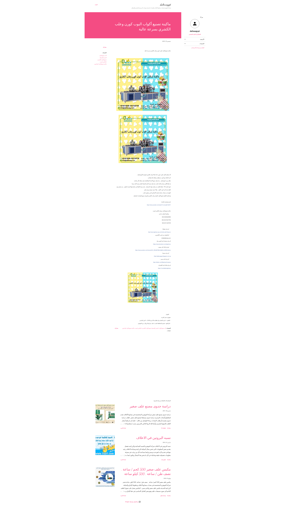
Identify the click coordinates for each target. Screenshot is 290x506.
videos (153, 250)
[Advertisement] (145, 381)
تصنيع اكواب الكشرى (101, 59)
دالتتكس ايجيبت (103, 61)
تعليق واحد (163, 459)
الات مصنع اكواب (102, 55)
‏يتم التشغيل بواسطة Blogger (132, 501)
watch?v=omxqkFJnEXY (159, 205)
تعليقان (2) (163, 428)
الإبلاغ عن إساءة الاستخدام (197, 47)
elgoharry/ (162, 244)
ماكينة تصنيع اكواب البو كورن (100, 64)
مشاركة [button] (104, 47)
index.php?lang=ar (159, 232)
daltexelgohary (164, 268)
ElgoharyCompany (162, 262)
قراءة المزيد (123, 428)
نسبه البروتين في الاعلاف (153, 438)
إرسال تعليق (163, 495)
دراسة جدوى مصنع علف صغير (150, 406)
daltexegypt (165, 4)
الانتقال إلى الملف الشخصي (195, 34)
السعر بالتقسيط (103, 57)
